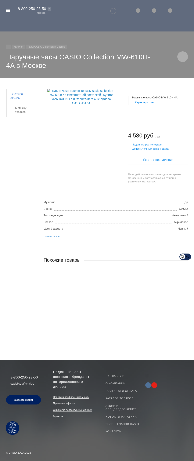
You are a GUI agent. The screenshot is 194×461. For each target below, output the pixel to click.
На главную (115, 376)
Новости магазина (121, 416)
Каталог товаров (119, 398)
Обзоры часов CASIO (122, 424)
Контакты (113, 431)
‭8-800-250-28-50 (32, 9)
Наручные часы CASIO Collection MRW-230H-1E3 (76, 305)
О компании (115, 383)
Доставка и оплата (121, 390)
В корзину (80, 325)
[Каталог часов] (8, 47)
